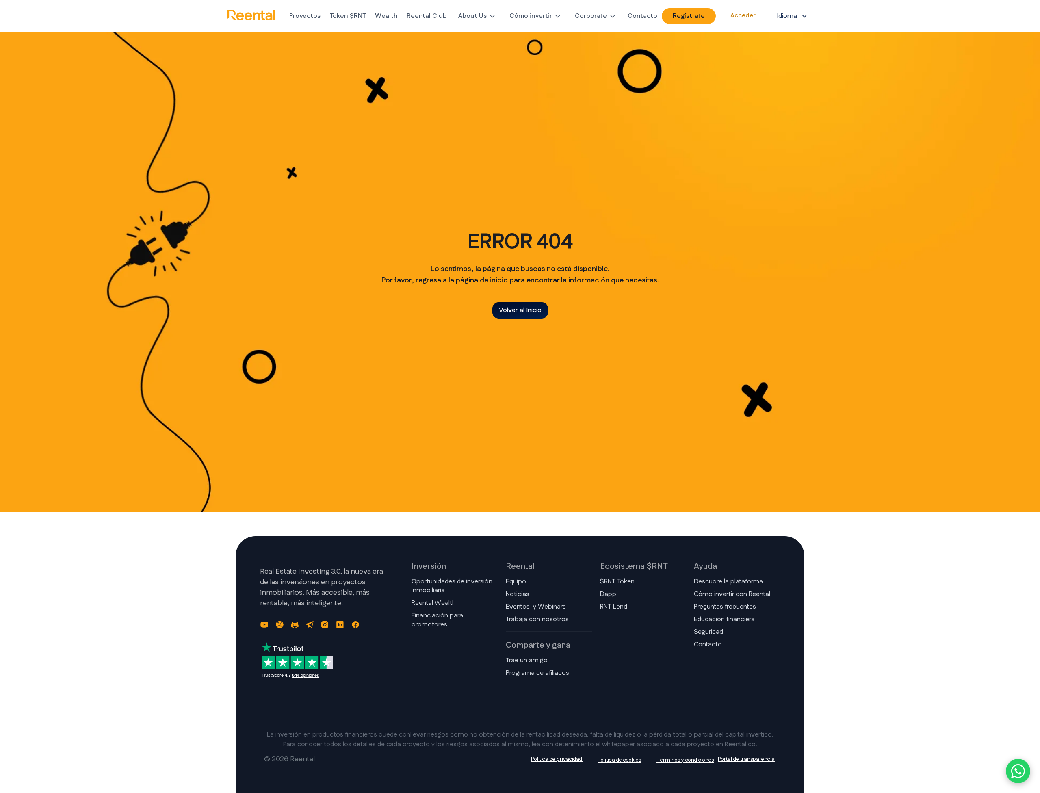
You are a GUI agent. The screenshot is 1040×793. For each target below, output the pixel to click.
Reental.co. (741, 744)
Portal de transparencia (746, 759)
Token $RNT (348, 16)
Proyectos (305, 16)
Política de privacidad (557, 759)
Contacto (642, 16)
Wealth (386, 16)
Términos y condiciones (685, 760)
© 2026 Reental (289, 759)
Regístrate (689, 16)
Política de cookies (619, 760)
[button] (477, 16)
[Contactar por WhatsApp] (1018, 771)
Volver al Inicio (520, 310)
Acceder (743, 15)
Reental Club (427, 16)
